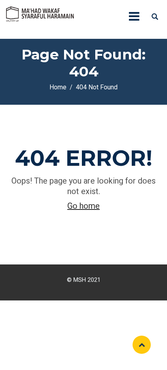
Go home (83, 206)
